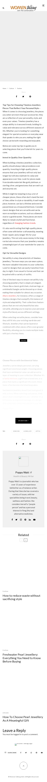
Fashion (16, 38)
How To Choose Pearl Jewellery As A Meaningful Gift (23, 718)
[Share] (16, 96)
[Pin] (30, 96)
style (38, 431)
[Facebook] (20, 752)
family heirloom (10, 378)
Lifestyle (6, 713)
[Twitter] (26, 752)
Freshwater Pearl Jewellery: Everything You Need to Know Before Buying (22, 658)
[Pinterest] (36, 752)
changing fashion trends (25, 223)
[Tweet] (23, 96)
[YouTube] (42, 752)
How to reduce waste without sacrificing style (21, 597)
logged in (17, 734)
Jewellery (28, 431)
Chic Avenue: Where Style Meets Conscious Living (30, 348)
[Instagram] (31, 752)
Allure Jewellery (9, 296)
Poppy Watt (22, 472)
